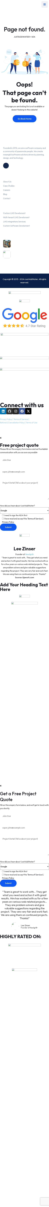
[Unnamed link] (6, 165)
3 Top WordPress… (23, 244)
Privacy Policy (6, 419)
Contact (6, 198)
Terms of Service (20, 419)
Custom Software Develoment (16, 225)
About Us (7, 181)
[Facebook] (22, 411)
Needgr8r (29, 554)
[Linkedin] (3, 411)
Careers (6, 190)
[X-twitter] (28, 411)
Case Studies (8, 185)
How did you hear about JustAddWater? (17, 505)
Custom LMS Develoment (14, 213)
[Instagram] (16, 411)
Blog (5, 194)
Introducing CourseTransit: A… (29, 255)
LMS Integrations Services (14, 221)
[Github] (9, 411)
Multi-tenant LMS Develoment (16, 217)
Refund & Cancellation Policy (12, 422)
